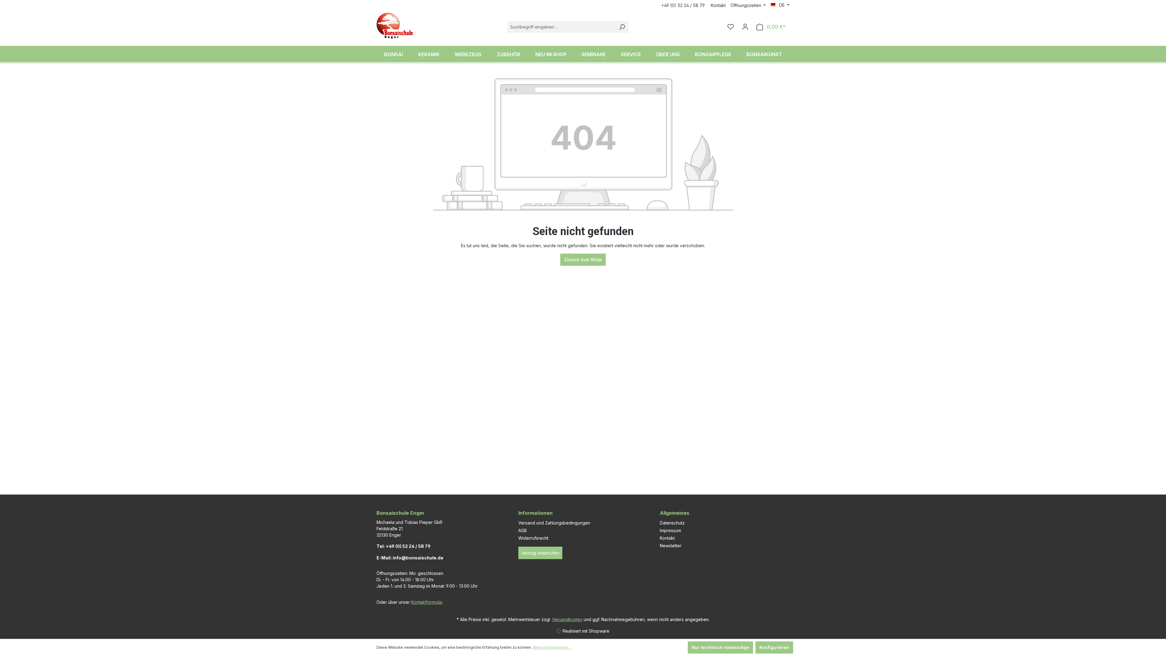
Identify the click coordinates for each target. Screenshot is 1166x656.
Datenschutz (672, 522)
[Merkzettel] (730, 27)
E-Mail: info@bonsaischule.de (410, 557)
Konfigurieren (774, 647)
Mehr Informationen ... (552, 647)
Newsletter (670, 545)
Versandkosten (567, 619)
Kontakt (718, 5)
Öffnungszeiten (746, 5)
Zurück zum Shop (583, 259)
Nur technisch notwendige (720, 647)
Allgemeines (674, 513)
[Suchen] (622, 27)
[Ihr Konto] (745, 27)
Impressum (670, 530)
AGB (522, 530)
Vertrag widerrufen (540, 552)
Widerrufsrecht (533, 538)
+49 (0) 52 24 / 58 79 (683, 5)
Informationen (535, 513)
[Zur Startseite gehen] (395, 26)
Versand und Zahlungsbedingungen (554, 522)
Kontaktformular (426, 602)
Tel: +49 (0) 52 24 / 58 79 (404, 546)
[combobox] (561, 27)
